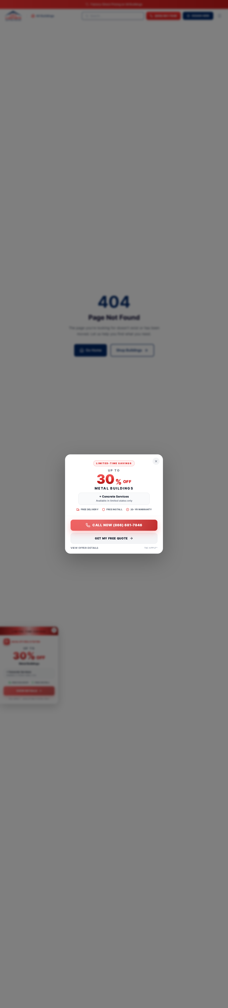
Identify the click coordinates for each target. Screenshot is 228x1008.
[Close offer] (156, 461)
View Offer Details (84, 547)
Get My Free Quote (111, 538)
